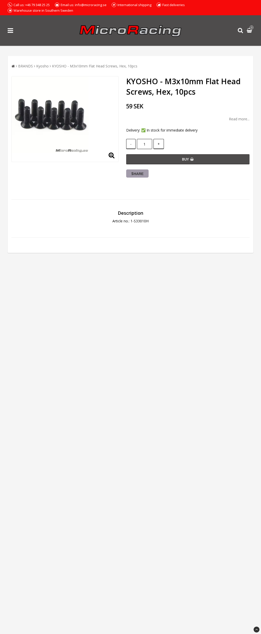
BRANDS (25, 66)
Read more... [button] (239, 119)
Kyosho (42, 66)
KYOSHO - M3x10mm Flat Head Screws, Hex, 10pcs (94, 66)
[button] (250, 30)
